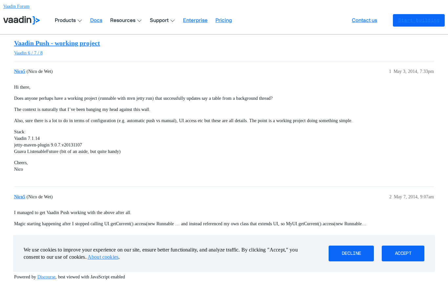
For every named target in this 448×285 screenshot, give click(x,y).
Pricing (223, 20)
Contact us (364, 20)
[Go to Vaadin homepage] (21, 20)
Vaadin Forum (16, 6)
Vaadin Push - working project (57, 43)
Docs (96, 20)
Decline (351, 253)
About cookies (103, 257)
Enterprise (195, 20)
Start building (418, 20)
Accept (403, 253)
